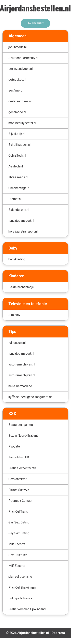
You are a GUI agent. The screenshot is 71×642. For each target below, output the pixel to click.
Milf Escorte (16, 544)
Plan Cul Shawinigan (22, 587)
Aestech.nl (15, 166)
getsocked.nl (17, 79)
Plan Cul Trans (18, 511)
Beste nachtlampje (21, 287)
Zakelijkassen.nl (19, 145)
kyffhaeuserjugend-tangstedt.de (30, 397)
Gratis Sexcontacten (22, 468)
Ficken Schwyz (18, 490)
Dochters (58, 633)
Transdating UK (18, 457)
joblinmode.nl (17, 47)
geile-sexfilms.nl (19, 101)
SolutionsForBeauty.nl (23, 58)
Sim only (14, 315)
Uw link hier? (35, 23)
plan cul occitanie (20, 576)
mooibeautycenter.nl (22, 123)
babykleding (16, 259)
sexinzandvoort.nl (20, 69)
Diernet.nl (14, 199)
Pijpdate (14, 446)
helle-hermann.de (20, 386)
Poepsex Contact (20, 501)
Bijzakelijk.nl (16, 134)
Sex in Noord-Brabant (23, 435)
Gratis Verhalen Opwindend (27, 609)
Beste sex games (20, 425)
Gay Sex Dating (18, 522)
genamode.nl (17, 112)
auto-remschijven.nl (21, 364)
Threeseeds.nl (18, 177)
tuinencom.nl (17, 343)
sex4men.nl (16, 90)
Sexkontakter (17, 479)
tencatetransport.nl (21, 220)
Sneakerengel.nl (19, 188)
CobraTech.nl (17, 155)
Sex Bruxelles (18, 555)
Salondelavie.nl (18, 210)
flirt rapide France (20, 598)
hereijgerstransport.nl (23, 231)
